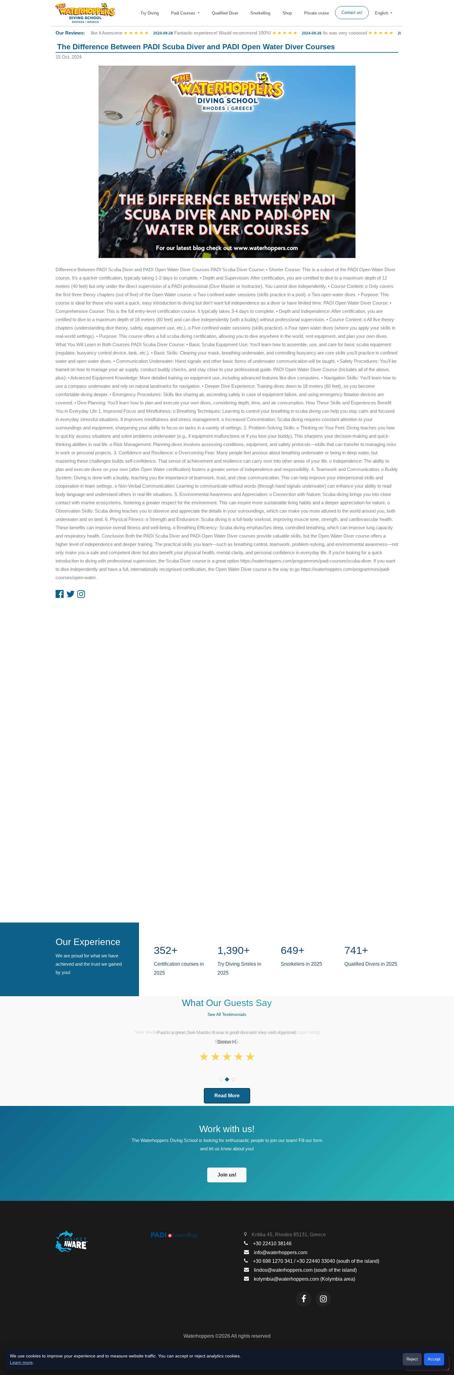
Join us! (226, 1174)
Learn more (21, 1362)
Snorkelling (260, 13)
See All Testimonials (227, 1014)
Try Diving (150, 13)
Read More (227, 1095)
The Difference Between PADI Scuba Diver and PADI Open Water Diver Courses (196, 47)
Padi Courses (183, 13)
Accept (434, 1359)
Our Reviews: (70, 32)
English (382, 13)
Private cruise (316, 13)
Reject (412, 1359)
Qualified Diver (225, 13)
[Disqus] (227, 680)
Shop (287, 13)
